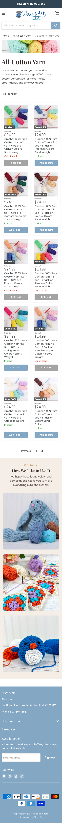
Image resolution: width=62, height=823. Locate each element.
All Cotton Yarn (22, 35)
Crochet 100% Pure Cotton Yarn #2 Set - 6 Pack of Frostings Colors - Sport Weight (46, 145)
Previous (26, 451)
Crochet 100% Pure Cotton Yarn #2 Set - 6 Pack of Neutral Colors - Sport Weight (46, 212)
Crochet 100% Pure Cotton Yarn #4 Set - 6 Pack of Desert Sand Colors (46, 417)
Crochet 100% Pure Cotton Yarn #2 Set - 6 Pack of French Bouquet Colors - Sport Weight (46, 349)
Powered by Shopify (31, 817)
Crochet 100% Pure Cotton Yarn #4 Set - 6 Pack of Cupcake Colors (15, 416)
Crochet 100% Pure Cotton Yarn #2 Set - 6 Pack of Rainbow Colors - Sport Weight (46, 279)
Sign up (50, 757)
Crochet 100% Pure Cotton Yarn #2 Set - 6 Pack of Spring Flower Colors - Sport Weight (15, 349)
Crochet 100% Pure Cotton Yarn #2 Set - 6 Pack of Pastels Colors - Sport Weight (15, 279)
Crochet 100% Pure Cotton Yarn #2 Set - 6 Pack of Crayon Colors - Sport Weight (15, 145)
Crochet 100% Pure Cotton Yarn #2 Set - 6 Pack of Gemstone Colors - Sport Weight (15, 212)
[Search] (55, 25)
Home (5, 35)
